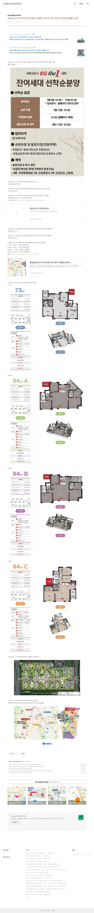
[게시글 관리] (17, 753)
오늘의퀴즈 (52, 853)
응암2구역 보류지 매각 (33, 870)
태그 (88, 4)
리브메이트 (30, 892)
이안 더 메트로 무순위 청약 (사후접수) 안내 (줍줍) (20, 768)
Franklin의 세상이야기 (12, 3)
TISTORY (47, 910)
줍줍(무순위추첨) (17, 761)
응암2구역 (47, 856)
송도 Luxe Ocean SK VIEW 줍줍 (36, 875)
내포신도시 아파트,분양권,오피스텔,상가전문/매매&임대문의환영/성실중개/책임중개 (35, 53)
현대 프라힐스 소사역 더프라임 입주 (36, 864)
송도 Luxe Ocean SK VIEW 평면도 (36, 853)
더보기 (27, 897)
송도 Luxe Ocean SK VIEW (34, 894)
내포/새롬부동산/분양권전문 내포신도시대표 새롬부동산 (29, 50)
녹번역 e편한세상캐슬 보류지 (35, 878)
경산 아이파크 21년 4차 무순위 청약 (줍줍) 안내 (19, 772)
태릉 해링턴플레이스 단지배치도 (35, 889)
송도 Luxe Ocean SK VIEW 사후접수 (37, 861)
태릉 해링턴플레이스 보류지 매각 (56, 889)
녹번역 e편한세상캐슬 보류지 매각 (36, 886)
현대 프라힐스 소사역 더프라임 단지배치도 (38, 859)
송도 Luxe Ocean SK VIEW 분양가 (48, 867)
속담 (43, 870)
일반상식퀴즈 (48, 894)
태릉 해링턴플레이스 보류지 (34, 883)
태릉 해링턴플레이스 (54, 864)
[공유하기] (14, 753)
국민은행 (50, 875)
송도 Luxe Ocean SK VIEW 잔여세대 (37, 881)
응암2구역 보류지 (31, 867)
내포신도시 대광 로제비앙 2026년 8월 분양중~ (25, 37)
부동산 (10, 761)
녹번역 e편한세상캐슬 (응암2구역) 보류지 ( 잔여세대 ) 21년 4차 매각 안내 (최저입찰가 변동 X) (30, 770)
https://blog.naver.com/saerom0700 (20, 47)
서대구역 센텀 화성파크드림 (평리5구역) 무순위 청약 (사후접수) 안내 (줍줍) (26, 766)
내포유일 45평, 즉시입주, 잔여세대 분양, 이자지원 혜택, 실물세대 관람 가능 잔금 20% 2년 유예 (38, 39)
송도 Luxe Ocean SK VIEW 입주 (57, 886)
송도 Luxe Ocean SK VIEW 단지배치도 (37, 872)
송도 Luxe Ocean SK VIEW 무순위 (56, 870)
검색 (89, 854)
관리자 (53, 910)
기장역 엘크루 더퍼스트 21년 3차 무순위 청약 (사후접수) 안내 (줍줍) (24, 764)
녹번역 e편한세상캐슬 (56, 881)
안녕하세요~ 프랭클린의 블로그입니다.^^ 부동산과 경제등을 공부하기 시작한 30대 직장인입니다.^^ (37, 818)
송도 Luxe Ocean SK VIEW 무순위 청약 (56, 883)
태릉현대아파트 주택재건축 (34, 856)
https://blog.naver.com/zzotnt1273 (20, 34)
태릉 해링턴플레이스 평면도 (43, 892)
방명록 (81, 4)
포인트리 (47, 878)
